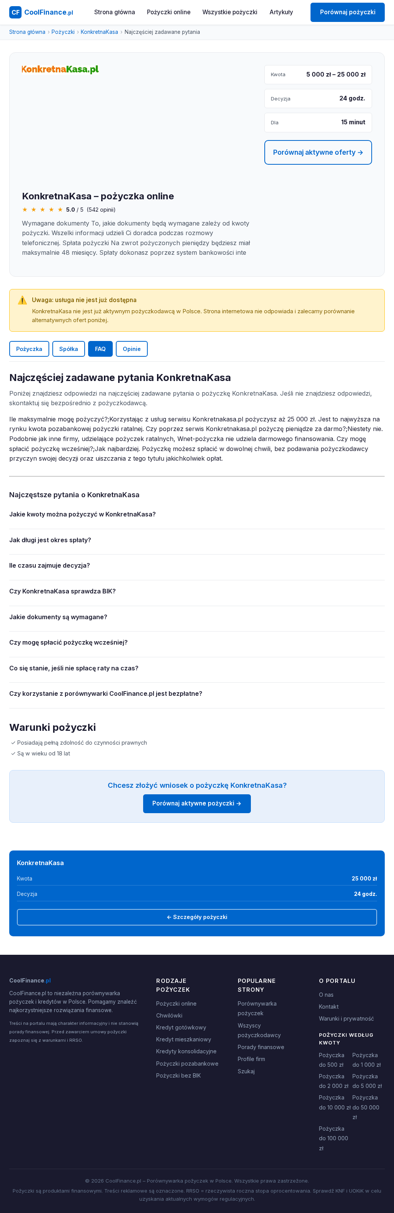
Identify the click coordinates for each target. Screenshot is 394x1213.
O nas (326, 994)
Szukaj (246, 1071)
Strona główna (114, 12)
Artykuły (281, 12)
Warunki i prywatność (346, 1018)
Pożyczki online (168, 12)
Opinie (132, 349)
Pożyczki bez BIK (178, 1075)
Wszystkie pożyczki (229, 12)
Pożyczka (29, 349)
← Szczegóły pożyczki (197, 917)
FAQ (100, 349)
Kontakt (329, 1006)
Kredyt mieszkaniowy (183, 1039)
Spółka (68, 349)
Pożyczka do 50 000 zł (365, 1107)
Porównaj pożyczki (348, 12)
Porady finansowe (261, 1047)
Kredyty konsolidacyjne (186, 1051)
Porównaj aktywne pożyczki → (197, 803)
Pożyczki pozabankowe (187, 1063)
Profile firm (251, 1059)
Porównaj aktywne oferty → (318, 152)
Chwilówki (169, 1015)
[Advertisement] (137, 133)
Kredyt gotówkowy (181, 1027)
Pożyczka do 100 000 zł (333, 1138)
